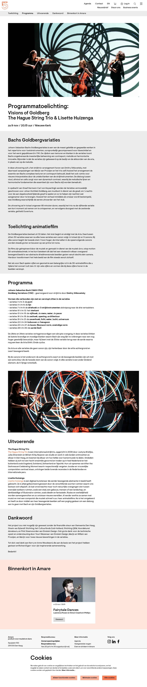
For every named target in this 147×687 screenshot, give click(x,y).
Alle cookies (109, 678)
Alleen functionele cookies (64, 678)
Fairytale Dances (65, 610)
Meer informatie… (68, 670)
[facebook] (118, 641)
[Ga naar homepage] (4, 4)
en (108, 4)
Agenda (87, 4)
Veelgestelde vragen (82, 644)
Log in (127, 4)
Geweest (59, 619)
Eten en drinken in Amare (84, 647)
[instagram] (109, 641)
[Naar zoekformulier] (135, 4)
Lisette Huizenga (15, 481)
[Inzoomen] (9, 431)
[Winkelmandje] (115, 4)
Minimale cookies (90, 678)
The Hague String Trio (18, 452)
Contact (99, 4)
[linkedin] (114, 641)
